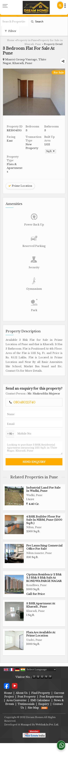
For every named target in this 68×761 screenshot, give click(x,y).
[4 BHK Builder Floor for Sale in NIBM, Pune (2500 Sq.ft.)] (14, 524)
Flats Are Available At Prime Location (40, 634)
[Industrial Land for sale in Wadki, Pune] (14, 495)
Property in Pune (27, 40)
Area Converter (16, 700)
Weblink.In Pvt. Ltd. (47, 724)
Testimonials (26, 704)
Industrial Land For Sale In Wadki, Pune (43, 489)
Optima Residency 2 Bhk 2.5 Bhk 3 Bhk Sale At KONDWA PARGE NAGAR (44, 578)
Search (38, 21)
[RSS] (44, 707)
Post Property (27, 696)
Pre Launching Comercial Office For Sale (44, 547)
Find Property (40, 692)
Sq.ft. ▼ (50, 151)
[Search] (60, 5)
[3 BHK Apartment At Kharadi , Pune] (14, 611)
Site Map (33, 707)
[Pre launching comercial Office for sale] (14, 553)
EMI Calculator (40, 700)
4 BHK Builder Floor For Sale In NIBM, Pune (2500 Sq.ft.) (44, 520)
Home (10, 40)
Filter (12, 31)
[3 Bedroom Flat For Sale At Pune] (34, 114)
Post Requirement (51, 696)
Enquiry (43, 704)
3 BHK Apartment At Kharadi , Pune (40, 605)
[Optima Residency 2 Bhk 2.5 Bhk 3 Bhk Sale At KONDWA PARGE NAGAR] (14, 584)
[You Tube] (14, 685)
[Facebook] (6, 685)
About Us (22, 692)
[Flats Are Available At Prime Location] (14, 640)
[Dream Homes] (36, 7)
